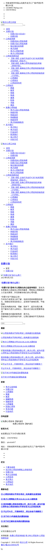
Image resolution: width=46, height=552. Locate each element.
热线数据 (14, 117)
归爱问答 (14, 36)
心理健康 (9, 404)
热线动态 (14, 115)
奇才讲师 (14, 49)
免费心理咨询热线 (17, 536)
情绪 (12, 93)
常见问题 (9, 409)
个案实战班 (10, 467)
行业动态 (14, 132)
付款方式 (14, 139)
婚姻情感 (9, 399)
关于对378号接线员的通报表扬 (13, 377)
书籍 (12, 103)
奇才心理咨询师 (17, 53)
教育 (12, 90)
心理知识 (9, 85)
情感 (12, 95)
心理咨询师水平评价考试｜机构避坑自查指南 (20, 337)
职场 (12, 100)
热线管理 (14, 120)
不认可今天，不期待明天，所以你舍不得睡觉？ (21, 368)
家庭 (12, 88)
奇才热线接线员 (17, 122)
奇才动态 (14, 130)
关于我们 (9, 125)
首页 (8, 29)
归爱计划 (10, 31)
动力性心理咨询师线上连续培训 (19, 470)
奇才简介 (14, 127)
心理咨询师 (10, 39)
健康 (12, 98)
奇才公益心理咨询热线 (19, 110)
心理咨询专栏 (16, 83)
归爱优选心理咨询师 (18, 41)
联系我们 (14, 135)
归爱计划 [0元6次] (17, 34)
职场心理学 (10, 406)
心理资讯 (14, 80)
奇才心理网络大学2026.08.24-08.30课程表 (18, 346)
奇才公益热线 (11, 387)
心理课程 (14, 78)
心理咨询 (9, 477)
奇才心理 (23, 542)
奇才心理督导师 (17, 51)
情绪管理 (9, 402)
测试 (12, 105)
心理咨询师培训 (12, 56)
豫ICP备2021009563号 (10, 545)
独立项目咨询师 (17, 46)
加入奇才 (14, 137)
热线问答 (14, 112)
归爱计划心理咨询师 (18, 44)
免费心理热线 (11, 108)
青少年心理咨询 (32, 536)
